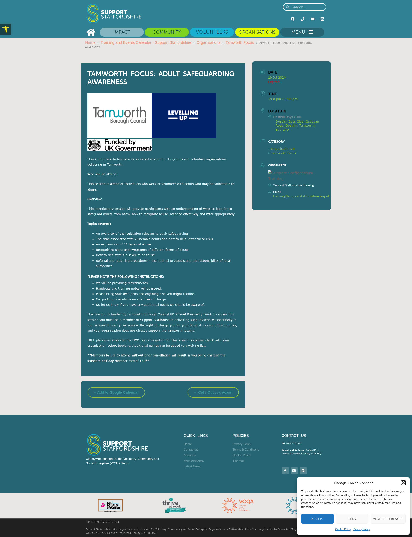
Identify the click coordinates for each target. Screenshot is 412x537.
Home (90, 42)
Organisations (208, 42)
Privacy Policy (361, 529)
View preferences (388, 519)
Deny (352, 519)
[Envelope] (312, 19)
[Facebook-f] (285, 470)
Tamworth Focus (240, 42)
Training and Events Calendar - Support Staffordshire (146, 42)
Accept (317, 519)
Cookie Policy (343, 529)
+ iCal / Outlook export (213, 392)
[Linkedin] (322, 19)
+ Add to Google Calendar (116, 392)
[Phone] (302, 19)
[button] (5, 29)
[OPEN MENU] (309, 32)
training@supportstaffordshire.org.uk (301, 196)
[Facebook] (293, 19)
